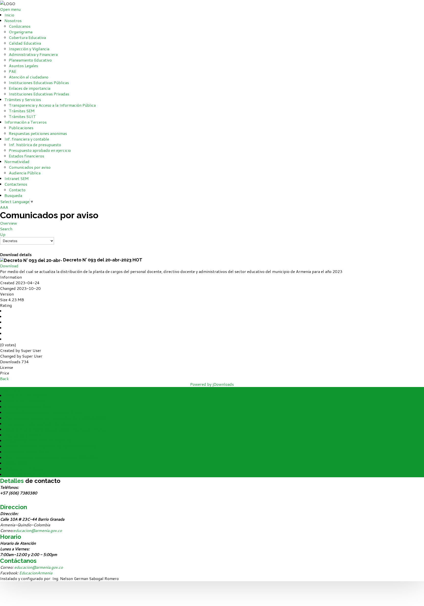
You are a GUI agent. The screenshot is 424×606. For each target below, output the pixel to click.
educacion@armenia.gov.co (37, 530)
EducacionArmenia (35, 573)
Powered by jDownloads (212, 384)
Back (4, 378)
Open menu (10, 9)
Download (9, 266)
